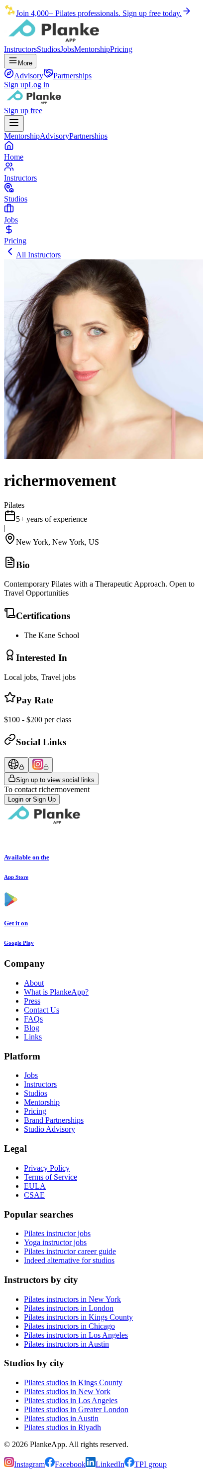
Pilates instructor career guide (70, 1251)
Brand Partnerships (54, 1120)
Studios (48, 49)
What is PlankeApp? (56, 992)
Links (33, 1037)
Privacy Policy (47, 1168)
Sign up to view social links (55, 780)
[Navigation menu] (14, 123)
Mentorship (92, 49)
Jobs (67, 49)
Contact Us (41, 1010)
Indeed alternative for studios (69, 1260)
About (34, 983)
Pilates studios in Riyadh (62, 1427)
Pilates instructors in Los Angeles (76, 1335)
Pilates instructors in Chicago (69, 1326)
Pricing (121, 49)
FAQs (33, 1019)
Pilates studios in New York (67, 1391)
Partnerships (88, 136)
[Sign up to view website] (16, 765)
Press (32, 1001)
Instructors (20, 49)
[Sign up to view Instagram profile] (40, 765)
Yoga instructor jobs (55, 1242)
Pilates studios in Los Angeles (70, 1400)
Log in (38, 84)
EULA (35, 1186)
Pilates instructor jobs (57, 1233)
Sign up (16, 84)
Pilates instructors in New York (72, 1299)
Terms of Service (50, 1177)
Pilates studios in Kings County (73, 1382)
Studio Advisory (49, 1129)
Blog (31, 1028)
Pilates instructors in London (68, 1308)
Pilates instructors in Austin (66, 1344)
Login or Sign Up (32, 799)
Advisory (54, 136)
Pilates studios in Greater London (76, 1409)
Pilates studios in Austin (61, 1418)
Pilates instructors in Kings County (78, 1317)
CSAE (34, 1195)
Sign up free (23, 110)
